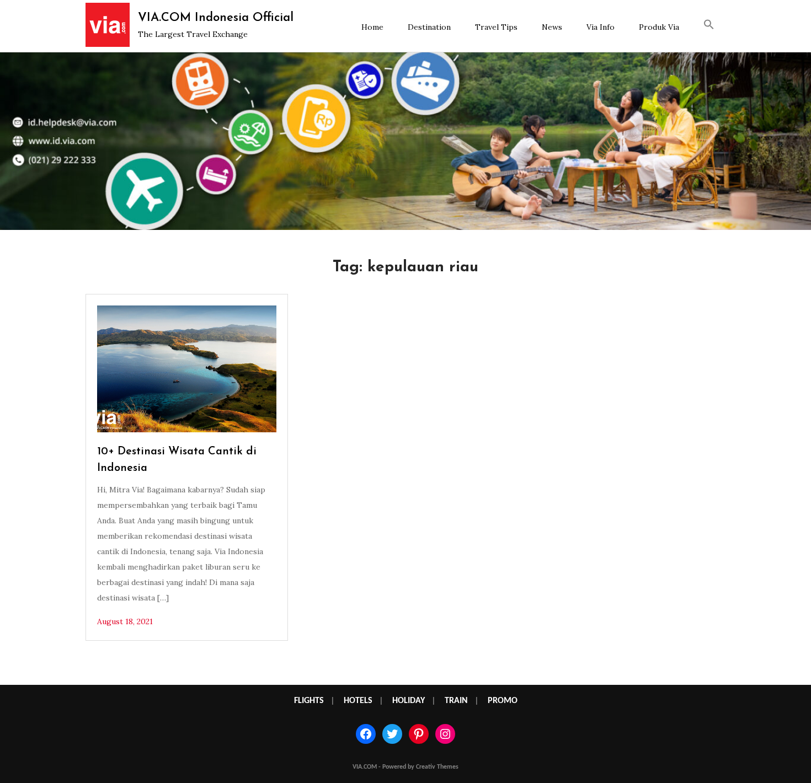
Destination (429, 27)
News (552, 27)
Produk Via (659, 27)
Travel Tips (496, 27)
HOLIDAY (408, 700)
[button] (708, 26)
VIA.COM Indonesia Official (216, 18)
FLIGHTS (309, 700)
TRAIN (456, 700)
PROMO (502, 700)
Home (372, 27)
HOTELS (358, 700)
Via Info (600, 27)
